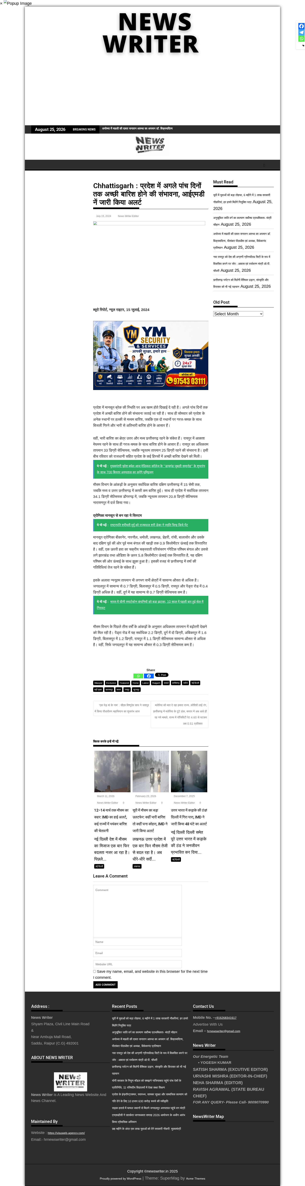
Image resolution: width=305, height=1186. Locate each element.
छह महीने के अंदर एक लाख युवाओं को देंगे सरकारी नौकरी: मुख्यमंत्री (146, 1128)
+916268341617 (226, 1017)
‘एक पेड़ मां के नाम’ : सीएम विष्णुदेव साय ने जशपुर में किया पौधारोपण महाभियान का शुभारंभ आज (122, 708)
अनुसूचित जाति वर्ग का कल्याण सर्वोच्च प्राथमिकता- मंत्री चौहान (144, 1032)
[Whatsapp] (138, 676)
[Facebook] (149, 676)
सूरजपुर (136, 689)
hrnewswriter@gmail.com (223, 1031)
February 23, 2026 (145, 796)
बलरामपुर (109, 689)
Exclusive (111, 683)
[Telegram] (301, 32)
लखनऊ (137, 866)
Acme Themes (195, 1178)
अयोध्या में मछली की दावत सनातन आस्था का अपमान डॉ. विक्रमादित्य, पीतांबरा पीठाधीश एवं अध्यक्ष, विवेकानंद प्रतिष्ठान (162, 128)
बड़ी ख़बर (98, 689)
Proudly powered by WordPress (120, 1178)
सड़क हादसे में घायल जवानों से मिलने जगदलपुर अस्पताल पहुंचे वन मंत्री (148, 1108)
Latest (145, 683)
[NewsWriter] (152, 60)
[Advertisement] (152, 94)
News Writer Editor (128, 216)
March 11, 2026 (105, 796)
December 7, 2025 (184, 796)
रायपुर (127, 689)
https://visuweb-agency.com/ (66, 1133)
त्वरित (185, 683)
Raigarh (156, 683)
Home (136, 683)
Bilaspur (98, 683)
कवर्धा (166, 683)
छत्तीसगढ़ (175, 683)
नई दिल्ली (195, 683)
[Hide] (303, 45)
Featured (124, 683)
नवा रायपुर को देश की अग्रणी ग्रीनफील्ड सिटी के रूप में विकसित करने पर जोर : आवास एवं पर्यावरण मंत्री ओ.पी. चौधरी (241, 263)
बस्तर (119, 689)
